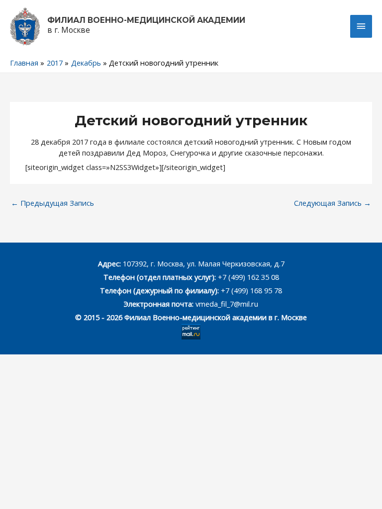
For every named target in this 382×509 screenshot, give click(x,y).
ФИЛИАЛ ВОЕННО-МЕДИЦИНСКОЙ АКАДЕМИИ (146, 20)
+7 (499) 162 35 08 (247, 277)
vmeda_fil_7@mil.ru (226, 304)
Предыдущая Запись (52, 203)
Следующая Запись (332, 203)
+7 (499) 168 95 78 (251, 290)
